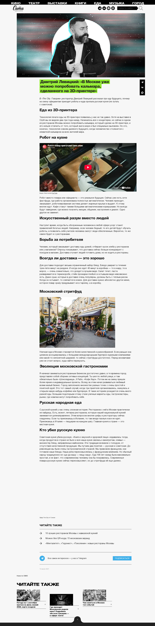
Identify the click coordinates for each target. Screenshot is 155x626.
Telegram (100, 8)
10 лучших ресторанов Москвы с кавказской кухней (71, 533)
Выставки (57, 3)
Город (138, 3)
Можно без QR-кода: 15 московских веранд (67, 538)
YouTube (54, 193)
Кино (15, 3)
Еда (97, 3)
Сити (18, 8)
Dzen (108, 8)
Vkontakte (104, 8)
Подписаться (122, 558)
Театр (34, 3)
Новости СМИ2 (22, 576)
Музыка (116, 3)
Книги (80, 3)
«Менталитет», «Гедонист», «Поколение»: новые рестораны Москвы (79, 543)
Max (113, 8)
